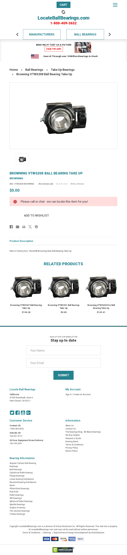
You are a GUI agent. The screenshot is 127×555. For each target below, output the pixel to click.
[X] (30, 226)
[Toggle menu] (115, 5)
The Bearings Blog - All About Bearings (83, 432)
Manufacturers (41, 34)
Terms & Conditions (74, 445)
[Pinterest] (36, 226)
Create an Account (82, 394)
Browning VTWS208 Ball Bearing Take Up (44, 74)
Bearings (14, 466)
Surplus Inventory (17, 507)
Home (14, 69)
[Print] (23, 226)
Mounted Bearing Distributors (23, 482)
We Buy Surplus (72, 435)
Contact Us (70, 429)
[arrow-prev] (17, 34)
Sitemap (47, 532)
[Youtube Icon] (23, 412)
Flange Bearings (17, 476)
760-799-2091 (16, 443)
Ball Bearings (85, 34)
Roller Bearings (17, 495)
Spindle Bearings (17, 504)
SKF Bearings (16, 498)
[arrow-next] (109, 34)
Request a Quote (73, 438)
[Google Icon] (28, 412)
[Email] (17, 226)
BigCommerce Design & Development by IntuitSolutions (79, 532)
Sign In (68, 394)
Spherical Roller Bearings (21, 501)
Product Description (21, 241)
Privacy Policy (71, 448)
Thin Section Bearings (20, 511)
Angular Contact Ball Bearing (23, 463)
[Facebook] (11, 226)
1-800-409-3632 (63, 23)
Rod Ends (14, 492)
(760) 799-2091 (54, 49)
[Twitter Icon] (12, 412)
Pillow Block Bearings (19, 488)
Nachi (12, 485)
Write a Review (77, 184)
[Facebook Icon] (17, 412)
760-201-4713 (16, 436)
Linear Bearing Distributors (22, 479)
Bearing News (71, 441)
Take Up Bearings (63, 69)
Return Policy (71, 451)
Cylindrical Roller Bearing (21, 473)
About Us (69, 425)
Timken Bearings (17, 514)
